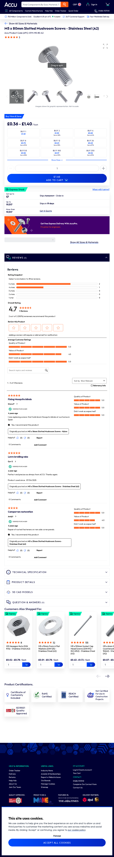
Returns (12, 777)
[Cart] (108, 4)
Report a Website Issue (51, 777)
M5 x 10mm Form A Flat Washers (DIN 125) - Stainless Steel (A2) (49, 648)
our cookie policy (77, 829)
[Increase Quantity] (10, 168)
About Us (13, 784)
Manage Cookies (48, 784)
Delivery (12, 774)
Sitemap (44, 787)
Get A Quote (46, 211)
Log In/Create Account (82, 770)
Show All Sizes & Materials (23, 23)
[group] (57, 65)
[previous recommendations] (98, 676)
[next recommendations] (107, 676)
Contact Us (78, 787)
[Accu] (10, 4)
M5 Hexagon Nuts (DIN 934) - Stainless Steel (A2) (18, 647)
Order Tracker (14, 770)
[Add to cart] (26, 664)
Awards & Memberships (51, 774)
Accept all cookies (57, 842)
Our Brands (45, 780)
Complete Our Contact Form (85, 784)
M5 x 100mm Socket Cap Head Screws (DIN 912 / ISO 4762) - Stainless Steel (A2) (83, 650)
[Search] (64, 4)
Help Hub (13, 780)
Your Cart (77, 773)
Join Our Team (15, 787)
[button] (105, 46)
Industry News (47, 770)
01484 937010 (104, 11)
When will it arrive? (101, 189)
